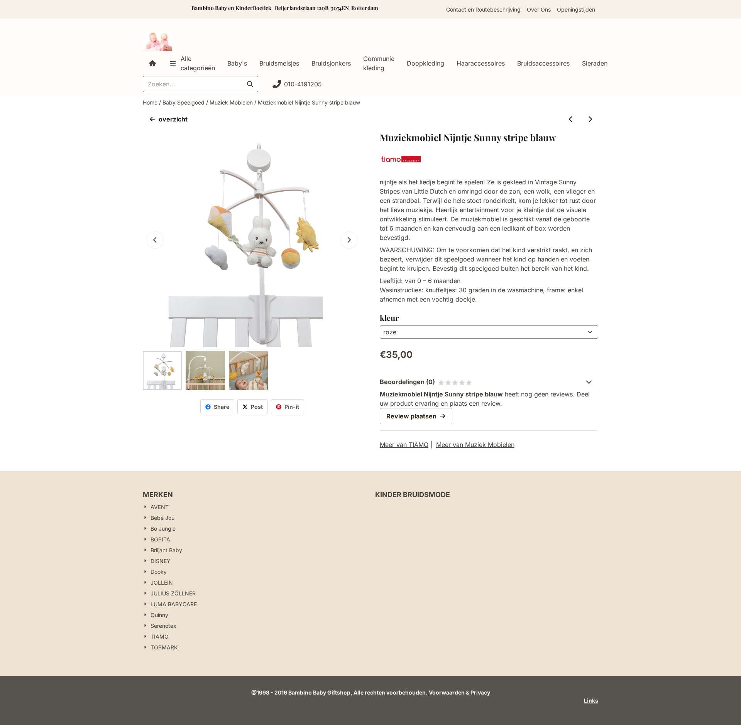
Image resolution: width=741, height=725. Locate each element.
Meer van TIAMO (404, 444)
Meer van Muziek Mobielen (475, 444)
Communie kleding (378, 63)
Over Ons (539, 9)
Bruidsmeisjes (279, 63)
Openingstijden (576, 9)
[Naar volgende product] (590, 119)
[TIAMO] (401, 163)
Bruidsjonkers (331, 63)
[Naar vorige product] (571, 119)
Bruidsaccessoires (543, 63)
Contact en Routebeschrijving (483, 9)
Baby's (237, 63)
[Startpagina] (152, 63)
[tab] (489, 381)
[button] (348, 239)
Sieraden (594, 63)
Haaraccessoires (481, 63)
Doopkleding (425, 63)
